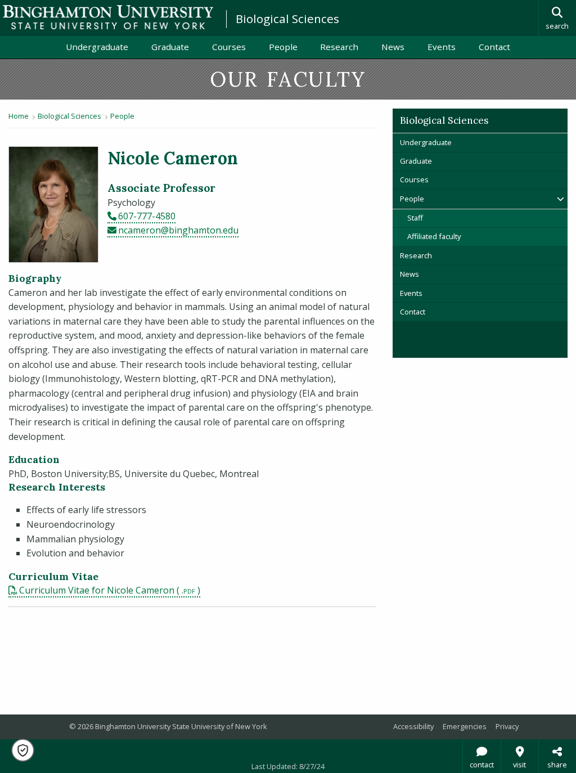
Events (442, 46)
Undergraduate (97, 46)
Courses (229, 46)
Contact (494, 46)
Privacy (507, 726)
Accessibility (413, 726)
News (392, 46)
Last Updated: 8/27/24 (288, 766)
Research (339, 46)
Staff (415, 218)
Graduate (170, 46)
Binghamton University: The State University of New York (108, 17)
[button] (22, 750)
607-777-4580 (147, 216)
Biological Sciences (287, 18)
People (283, 46)
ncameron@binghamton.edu (178, 230)
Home (18, 116)
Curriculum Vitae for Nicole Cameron (96, 590)
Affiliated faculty (434, 236)
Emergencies (465, 726)
